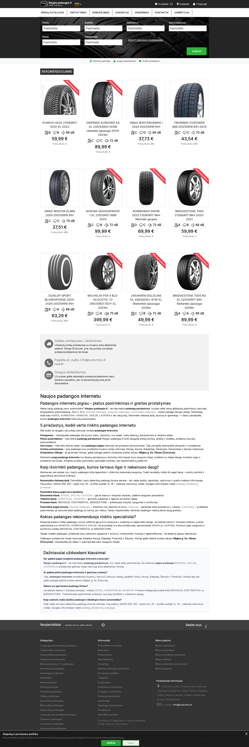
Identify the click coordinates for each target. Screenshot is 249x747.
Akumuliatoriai (48, 682)
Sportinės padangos (51, 700)
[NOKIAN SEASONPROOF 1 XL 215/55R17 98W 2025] (103, 188)
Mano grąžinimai (164, 650)
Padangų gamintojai (109, 696)
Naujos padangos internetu (113, 668)
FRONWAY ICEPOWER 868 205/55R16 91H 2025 (189, 124)
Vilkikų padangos (50, 696)
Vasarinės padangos (52, 723)
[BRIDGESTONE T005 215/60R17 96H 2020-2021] (189, 188)
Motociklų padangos (52, 705)
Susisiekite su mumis (110, 645)
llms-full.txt (121, 724)
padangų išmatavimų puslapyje (98, 607)
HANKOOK (79, 498)
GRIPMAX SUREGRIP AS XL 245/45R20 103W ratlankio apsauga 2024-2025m (103, 129)
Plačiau (131, 743)
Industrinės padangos (52, 659)
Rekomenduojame (57, 71)
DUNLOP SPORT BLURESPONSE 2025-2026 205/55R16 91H (60, 299)
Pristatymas (78, 12)
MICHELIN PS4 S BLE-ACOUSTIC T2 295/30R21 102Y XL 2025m (102, 301)
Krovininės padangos (52, 668)
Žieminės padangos (96, 412)
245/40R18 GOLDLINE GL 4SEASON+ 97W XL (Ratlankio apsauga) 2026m (146, 301)
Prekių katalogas (52, 12)
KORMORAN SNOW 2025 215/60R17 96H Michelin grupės (146, 215)
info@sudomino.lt (92, 360)
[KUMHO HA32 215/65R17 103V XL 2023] (60, 99)
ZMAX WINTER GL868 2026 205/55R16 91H (59, 213)
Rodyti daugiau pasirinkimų (145, 40)
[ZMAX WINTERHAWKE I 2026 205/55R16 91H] (146, 99)
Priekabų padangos (51, 691)
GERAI (111, 743)
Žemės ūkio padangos (52, 650)
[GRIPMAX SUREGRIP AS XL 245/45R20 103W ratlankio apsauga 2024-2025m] (103, 99)
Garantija (122, 12)
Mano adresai (163, 659)
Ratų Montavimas (108, 714)
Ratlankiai (45, 677)
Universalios (187, 506)
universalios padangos (143, 412)
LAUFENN (87, 495)
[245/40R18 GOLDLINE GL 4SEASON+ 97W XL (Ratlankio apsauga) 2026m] (146, 272)
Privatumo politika (108, 673)
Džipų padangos (49, 687)
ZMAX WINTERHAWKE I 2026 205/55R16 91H (146, 124)
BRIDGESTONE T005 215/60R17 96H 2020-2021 (189, 215)
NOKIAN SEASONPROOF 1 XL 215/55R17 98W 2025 (103, 215)
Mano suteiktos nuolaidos (170, 654)
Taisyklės (103, 677)
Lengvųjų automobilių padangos (58, 645)
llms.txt (109, 724)
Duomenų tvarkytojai (110, 687)
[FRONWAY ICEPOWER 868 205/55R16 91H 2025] (189, 99)
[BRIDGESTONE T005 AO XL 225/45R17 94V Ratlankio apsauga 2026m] (189, 272)
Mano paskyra (163, 640)
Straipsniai (104, 710)
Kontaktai (161, 12)
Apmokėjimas (100, 12)
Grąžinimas (142, 12)
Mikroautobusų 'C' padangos (57, 664)
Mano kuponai (163, 668)
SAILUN (75, 495)
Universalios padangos (53, 728)
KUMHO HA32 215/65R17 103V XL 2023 (59, 124)
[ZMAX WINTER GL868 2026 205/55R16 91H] (60, 188)
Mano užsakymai (165, 645)
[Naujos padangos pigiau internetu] (56, 3)
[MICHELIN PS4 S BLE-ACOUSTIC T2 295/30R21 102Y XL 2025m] (103, 272)
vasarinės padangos (119, 412)
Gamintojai (181, 12)
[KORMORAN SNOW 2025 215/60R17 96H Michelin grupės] (146, 188)
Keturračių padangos (52, 710)
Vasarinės (133, 506)
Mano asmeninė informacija (171, 664)
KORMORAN (65, 498)
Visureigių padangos (52, 673)
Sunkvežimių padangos (53, 654)
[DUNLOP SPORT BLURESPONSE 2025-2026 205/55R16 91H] (60, 272)
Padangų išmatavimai (110, 705)
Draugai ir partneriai (109, 691)
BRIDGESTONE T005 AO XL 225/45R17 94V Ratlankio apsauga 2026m (189, 301)
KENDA (65, 495)
